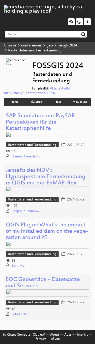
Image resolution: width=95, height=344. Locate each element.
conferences (31, 45)
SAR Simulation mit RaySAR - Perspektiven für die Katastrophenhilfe (42, 122)
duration (36, 102)
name (14, 102)
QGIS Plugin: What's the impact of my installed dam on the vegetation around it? (47, 231)
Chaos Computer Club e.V (26, 335)
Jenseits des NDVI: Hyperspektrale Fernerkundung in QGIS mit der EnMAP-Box (46, 177)
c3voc (55, 339)
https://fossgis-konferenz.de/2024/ (29, 93)
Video (54, 89)
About (54, 335)
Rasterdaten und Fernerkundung (32, 145)
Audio (65, 89)
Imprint (82, 335)
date (58, 102)
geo (49, 45)
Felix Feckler (21, 314)
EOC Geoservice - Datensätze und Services (43, 283)
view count (80, 102)
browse (10, 45)
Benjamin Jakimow (25, 211)
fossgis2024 (67, 45)
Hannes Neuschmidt (27, 156)
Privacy (40, 339)
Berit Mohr (20, 266)
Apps (68, 335)
